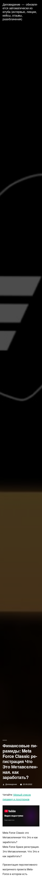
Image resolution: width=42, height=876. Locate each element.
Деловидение (11, 4)
